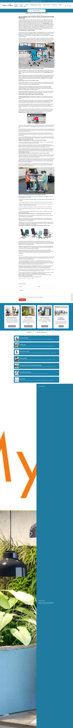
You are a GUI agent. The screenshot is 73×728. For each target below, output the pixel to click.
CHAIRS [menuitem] (15, 4)
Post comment (22, 299)
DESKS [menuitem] (21, 4)
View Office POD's (28, 326)
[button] (36, 332)
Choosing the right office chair (24, 96)
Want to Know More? (36, 10)
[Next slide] (70, 1)
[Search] (65, 6)
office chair (47, 225)
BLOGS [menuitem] (21, 6)
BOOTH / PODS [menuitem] (46, 4)
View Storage (44, 326)
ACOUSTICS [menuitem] (54, 4)
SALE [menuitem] (25, 6)
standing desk (27, 163)
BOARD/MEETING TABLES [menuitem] (36, 4)
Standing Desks (12, 326)
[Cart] (70, 6)
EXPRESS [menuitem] (16, 6)
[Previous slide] (2, 1)
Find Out (61, 326)
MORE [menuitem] (60, 4)
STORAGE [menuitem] (26, 4)
